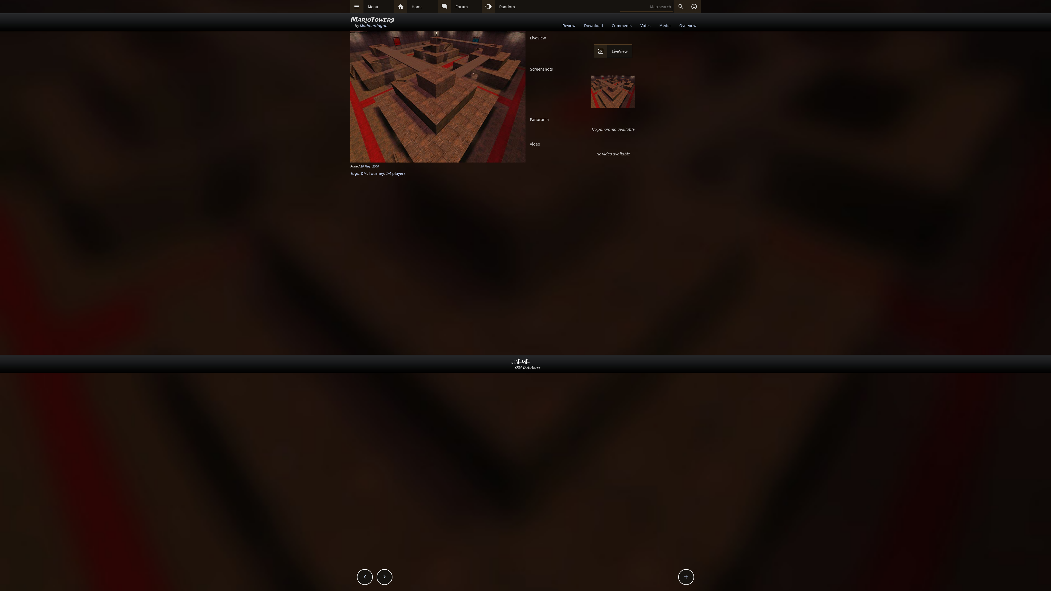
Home (417, 6)
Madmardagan (373, 25)
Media (665, 25)
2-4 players (396, 173)
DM (364, 173)
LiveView (620, 51)
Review (568, 25)
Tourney (376, 173)
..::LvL (520, 361)
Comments (622, 25)
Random (507, 6)
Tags (354, 173)
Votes (645, 25)
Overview (687, 25)
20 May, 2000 (369, 166)
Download (593, 25)
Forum (461, 6)
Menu (373, 6)
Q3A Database (528, 367)
